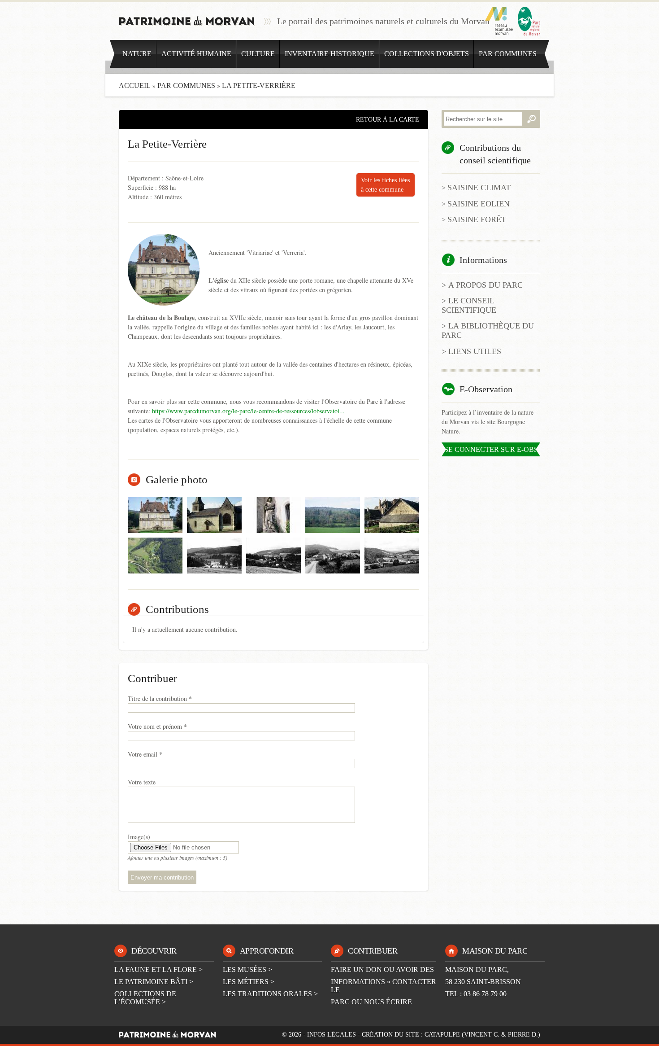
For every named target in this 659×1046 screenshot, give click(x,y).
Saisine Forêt (476, 219)
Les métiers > (248, 981)
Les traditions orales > (270, 994)
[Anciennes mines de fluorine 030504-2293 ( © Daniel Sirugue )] (155, 555)
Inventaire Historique (329, 53)
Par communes (508, 53)
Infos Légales (331, 1034)
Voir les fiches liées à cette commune (385, 185)
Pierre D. (523, 1034)
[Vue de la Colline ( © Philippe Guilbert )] (332, 515)
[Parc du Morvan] (529, 21)
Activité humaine (196, 53)
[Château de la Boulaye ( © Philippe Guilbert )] (155, 515)
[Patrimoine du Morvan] (187, 21)
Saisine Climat (479, 187)
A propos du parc (485, 284)
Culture (258, 53)
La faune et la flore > (158, 969)
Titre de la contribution (160, 698)
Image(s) (139, 836)
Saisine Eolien (478, 203)
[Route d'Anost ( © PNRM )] (391, 555)
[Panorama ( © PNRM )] (214, 555)
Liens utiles (474, 351)
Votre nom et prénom (157, 726)
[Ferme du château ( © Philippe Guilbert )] (391, 515)
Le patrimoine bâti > (153, 981)
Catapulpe (442, 1034)
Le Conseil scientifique (469, 305)
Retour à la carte (387, 119)
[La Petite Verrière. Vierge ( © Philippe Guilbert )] (273, 515)
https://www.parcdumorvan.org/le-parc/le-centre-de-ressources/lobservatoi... (248, 411)
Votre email (145, 754)
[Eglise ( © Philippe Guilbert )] (214, 515)
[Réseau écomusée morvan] (499, 21)
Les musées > (247, 969)
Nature (137, 53)
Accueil (135, 85)
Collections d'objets (426, 53)
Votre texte (142, 782)
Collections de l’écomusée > (145, 998)
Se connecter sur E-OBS (491, 449)
